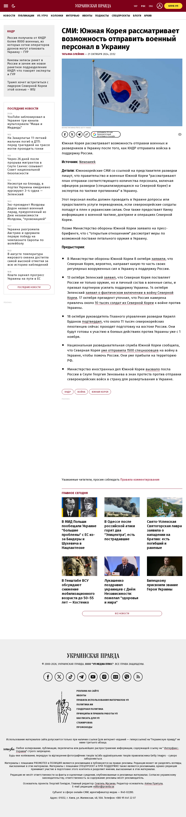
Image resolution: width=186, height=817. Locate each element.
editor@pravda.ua (103, 786)
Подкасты (102, 15)
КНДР (67, 391)
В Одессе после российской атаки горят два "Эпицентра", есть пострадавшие (119, 530)
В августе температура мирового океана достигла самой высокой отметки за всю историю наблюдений (28, 259)
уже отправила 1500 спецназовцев (130, 350)
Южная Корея (100, 391)
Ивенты (87, 15)
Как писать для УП (88, 718)
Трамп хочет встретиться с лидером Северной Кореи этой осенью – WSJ (27, 85)
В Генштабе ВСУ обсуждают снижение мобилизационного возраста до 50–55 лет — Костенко (78, 591)
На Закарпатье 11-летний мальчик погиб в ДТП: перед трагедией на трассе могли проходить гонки (28, 143)
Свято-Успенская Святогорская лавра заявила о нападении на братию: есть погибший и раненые (164, 534)
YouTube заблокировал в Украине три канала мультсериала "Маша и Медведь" (26, 122)
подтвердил (92, 321)
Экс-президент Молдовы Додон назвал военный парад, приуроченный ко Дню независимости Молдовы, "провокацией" (26, 212)
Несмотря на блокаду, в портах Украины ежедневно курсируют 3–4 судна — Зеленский (28, 189)
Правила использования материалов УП (102, 700)
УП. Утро (42, 15)
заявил (110, 277)
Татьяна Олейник (73, 54)
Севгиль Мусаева (105, 783)
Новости (9, 15)
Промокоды (84, 727)
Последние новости (22, 108)
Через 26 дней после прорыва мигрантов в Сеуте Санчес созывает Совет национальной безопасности (25, 166)
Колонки (57, 15)
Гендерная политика (89, 709)
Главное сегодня (75, 493)
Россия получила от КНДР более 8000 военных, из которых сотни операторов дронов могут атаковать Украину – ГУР (28, 45)
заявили (158, 259)
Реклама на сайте (87, 691)
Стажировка (84, 722)
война (81, 391)
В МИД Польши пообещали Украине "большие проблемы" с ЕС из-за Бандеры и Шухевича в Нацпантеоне (79, 534)
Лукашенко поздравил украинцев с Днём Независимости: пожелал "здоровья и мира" (121, 591)
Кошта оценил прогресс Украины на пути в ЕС (25, 277)
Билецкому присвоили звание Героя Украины (162, 584)
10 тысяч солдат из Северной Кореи (124, 303)
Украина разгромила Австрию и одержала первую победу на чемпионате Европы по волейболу (25, 236)
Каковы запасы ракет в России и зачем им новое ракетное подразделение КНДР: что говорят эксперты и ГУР (28, 67)
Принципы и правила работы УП (97, 713)
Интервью (72, 15)
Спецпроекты (121, 15)
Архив (148, 15)
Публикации (26, 15)
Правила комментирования (139, 479)
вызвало (152, 369)
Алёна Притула (154, 783)
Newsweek (87, 162)
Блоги (137, 15)
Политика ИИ (84, 704)
